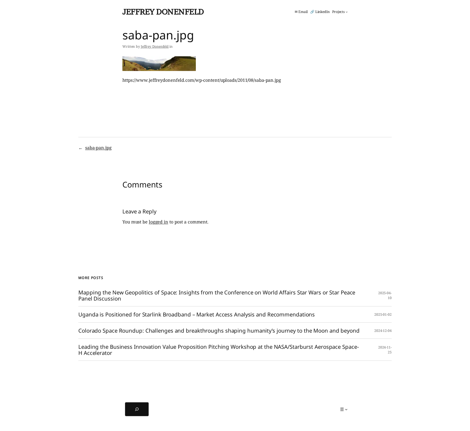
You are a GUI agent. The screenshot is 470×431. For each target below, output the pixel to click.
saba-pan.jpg (98, 148)
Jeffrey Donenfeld (163, 11)
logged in (158, 222)
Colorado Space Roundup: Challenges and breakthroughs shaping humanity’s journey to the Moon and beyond (219, 330)
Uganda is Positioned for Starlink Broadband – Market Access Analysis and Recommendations (196, 314)
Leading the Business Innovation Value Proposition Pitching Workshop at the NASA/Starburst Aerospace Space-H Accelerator (218, 350)
